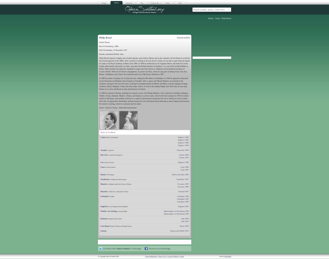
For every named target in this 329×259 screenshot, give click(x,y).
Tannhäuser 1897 (182, 179)
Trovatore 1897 (183, 184)
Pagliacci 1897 (183, 140)
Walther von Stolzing (108, 211)
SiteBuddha (227, 256)
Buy (142, 3)
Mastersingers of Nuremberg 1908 (176, 211)
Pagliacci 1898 (183, 143)
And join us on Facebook (159, 249)
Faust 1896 (185, 167)
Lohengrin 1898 (183, 196)
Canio (102, 137)
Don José (103, 155)
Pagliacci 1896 (183, 162)
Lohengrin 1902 (183, 199)
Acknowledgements (151, 256)
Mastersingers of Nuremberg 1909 (176, 214)
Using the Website (172, 256)
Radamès (104, 219)
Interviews (129, 3)
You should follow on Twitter (122, 249)
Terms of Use (162, 256)
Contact (167, 3)
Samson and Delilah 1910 (179, 231)
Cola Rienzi (104, 226)
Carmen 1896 (184, 155)
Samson (103, 231)
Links (180, 3)
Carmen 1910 (184, 158)
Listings (103, 3)
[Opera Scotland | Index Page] (144, 9)
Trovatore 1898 (183, 187)
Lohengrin (104, 196)
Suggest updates (183, 37)
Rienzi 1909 (184, 226)
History (116, 3)
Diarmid (103, 192)
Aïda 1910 (185, 221)
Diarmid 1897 (184, 192)
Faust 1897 (185, 170)
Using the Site (154, 3)
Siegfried (103, 206)
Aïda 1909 (185, 219)
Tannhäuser (105, 179)
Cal (101, 162)
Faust (102, 167)
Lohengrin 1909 (183, 202)
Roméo (103, 175)
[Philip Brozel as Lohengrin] (128, 120)
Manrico (103, 184)
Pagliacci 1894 (183, 137)
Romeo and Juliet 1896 (180, 175)
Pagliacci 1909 (183, 145)
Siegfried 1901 (183, 206)
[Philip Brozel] (109, 120)
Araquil (103, 150)
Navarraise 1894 (183, 150)
